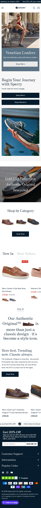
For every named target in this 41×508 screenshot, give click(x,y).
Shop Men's (20, 64)
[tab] (8, 254)
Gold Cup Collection (20, 179)
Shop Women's (20, 102)
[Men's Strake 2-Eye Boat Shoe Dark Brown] (16, 273)
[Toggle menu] (2, 8)
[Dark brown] (5, 300)
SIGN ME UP (31, 444)
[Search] (34, 8)
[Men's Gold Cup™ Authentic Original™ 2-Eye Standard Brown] (16, 394)
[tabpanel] (20, 281)
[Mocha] (34, 297)
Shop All (20, 309)
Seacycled (20, 190)
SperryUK (12, 491)
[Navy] (12, 300)
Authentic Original (20, 184)
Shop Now (20, 234)
